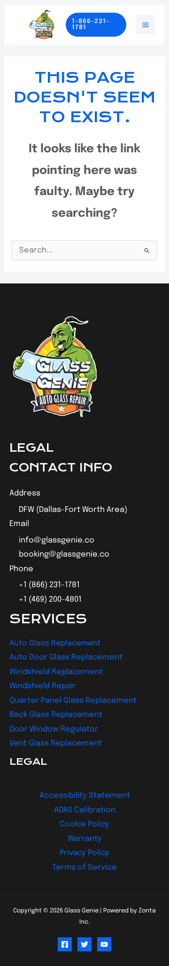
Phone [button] (21, 569)
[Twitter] (84, 944)
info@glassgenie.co (56, 540)
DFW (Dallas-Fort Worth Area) (73, 510)
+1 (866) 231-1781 (49, 585)
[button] (96, 25)
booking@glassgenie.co (64, 554)
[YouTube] (104, 944)
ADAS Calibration (84, 810)
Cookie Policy (84, 824)
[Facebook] (65, 944)
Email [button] (19, 524)
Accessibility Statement (84, 796)
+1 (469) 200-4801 (50, 600)
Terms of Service (84, 868)
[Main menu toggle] (145, 24)
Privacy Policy (84, 853)
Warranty (85, 839)
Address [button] (24, 493)
